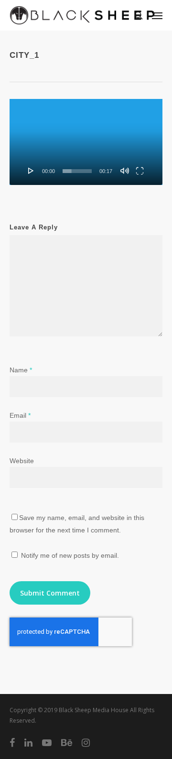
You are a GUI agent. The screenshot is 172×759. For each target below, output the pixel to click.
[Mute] (124, 170)
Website (22, 461)
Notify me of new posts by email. (70, 555)
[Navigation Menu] (157, 15)
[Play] (31, 170)
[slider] (77, 171)
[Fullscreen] (140, 170)
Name (21, 370)
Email (20, 415)
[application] (86, 142)
